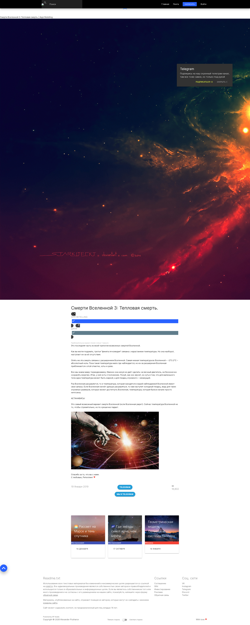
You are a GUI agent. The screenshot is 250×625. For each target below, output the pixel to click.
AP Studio (55, 617)
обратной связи (50, 595)
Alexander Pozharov (69, 619)
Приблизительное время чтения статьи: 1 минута (89, 343)
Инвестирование (162, 589)
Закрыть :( (222, 82)
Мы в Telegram (125, 494)
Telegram (125, 487)
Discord (185, 592)
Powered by (51, 617)
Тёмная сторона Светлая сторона (124, 620)
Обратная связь (161, 595)
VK (183, 583)
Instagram (186, 586)
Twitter (185, 595)
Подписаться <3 (204, 82)
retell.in (49, 586)
